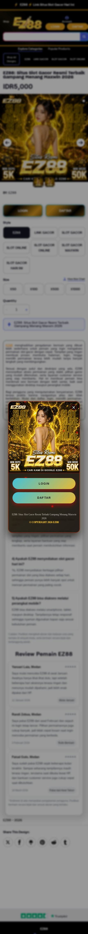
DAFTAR (44, 497)
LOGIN (44, 483)
